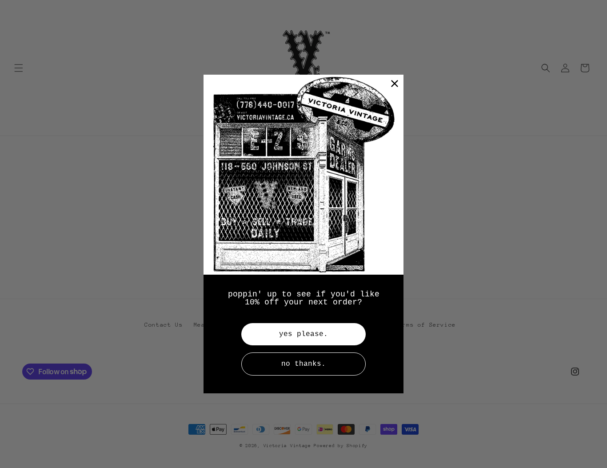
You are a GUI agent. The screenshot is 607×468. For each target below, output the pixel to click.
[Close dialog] (394, 83)
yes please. (303, 334)
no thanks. (303, 364)
